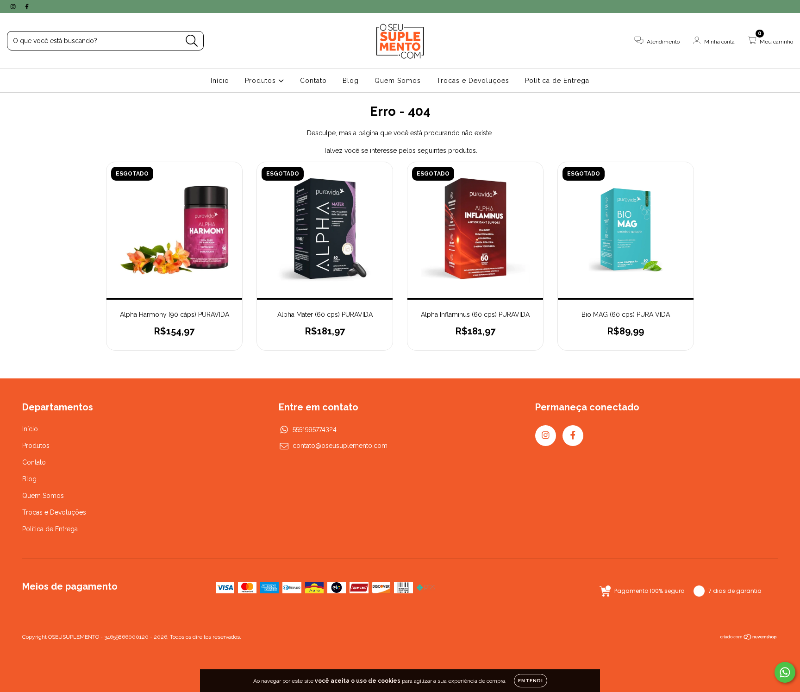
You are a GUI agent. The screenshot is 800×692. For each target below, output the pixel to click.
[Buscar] (192, 41)
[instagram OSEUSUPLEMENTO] (14, 6)
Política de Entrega (557, 80)
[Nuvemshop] (749, 638)
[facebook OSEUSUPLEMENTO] (27, 6)
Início (220, 80)
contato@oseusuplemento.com (340, 445)
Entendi (530, 680)
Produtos (261, 80)
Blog (351, 80)
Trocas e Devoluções (473, 80)
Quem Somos (398, 80)
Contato (313, 80)
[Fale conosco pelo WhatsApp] (785, 672)
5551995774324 (315, 429)
